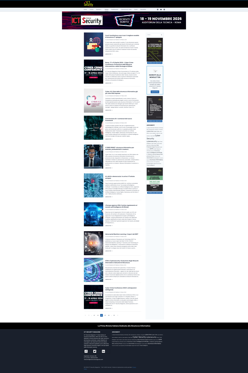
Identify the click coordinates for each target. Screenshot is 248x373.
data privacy (153, 145)
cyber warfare (159, 143)
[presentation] (93, 44)
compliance (156, 129)
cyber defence (160, 334)
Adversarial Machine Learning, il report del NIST (121, 234)
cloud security (151, 129)
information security (150, 150)
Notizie (106, 9)
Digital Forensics (156, 147)
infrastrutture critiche (131, 341)
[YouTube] (161, 9)
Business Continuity (159, 127)
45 (105, 315)
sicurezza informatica (156, 160)
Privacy (152, 156)
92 (114, 315)
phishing (148, 156)
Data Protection (141, 339)
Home (85, 9)
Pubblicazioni (114, 9)
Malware (158, 154)
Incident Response (157, 148)
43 (98, 315)
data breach (149, 145)
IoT (147, 154)
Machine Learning (152, 154)
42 (94, 315)
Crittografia (161, 129)
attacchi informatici (151, 127)
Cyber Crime (156, 131)
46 (108, 315)
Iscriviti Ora (155, 91)
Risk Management (138, 343)
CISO (148, 129)
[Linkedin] (157, 9)
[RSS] (164, 9)
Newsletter (143, 9)
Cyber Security (139, 337)
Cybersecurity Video (126, 9)
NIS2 (161, 154)
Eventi (135, 9)
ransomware (150, 157)
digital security (155, 339)
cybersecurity (152, 141)
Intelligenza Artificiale (156, 152)
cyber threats (154, 143)
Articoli (91, 9)
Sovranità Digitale (150, 163)
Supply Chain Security (157, 163)
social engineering (156, 161)
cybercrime (150, 131)
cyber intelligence (153, 133)
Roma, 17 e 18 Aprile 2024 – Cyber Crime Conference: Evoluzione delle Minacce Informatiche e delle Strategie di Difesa (119, 64)
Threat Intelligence (151, 165)
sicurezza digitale (144, 343)
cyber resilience (125, 337)
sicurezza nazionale (150, 161)
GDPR (151, 149)
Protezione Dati (157, 156)
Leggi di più (109, 54)
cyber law (158, 133)
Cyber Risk (152, 135)
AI (112, 334)
